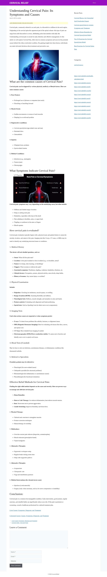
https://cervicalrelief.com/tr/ (82, 106)
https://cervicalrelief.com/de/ (82, 91)
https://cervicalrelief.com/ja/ (82, 114)
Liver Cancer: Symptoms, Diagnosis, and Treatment (25, 510)
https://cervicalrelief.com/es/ (82, 83)
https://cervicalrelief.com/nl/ (82, 102)
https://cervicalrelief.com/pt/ (82, 94)
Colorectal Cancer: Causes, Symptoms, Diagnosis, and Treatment (29, 516)
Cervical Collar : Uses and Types (20, 522)
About (94, 2)
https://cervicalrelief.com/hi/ (82, 118)
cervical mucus (78, 65)
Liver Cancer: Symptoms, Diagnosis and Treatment (24, 521)
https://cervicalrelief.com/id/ (82, 110)
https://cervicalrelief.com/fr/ (82, 87)
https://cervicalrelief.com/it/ (82, 98)
